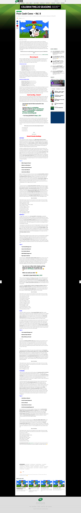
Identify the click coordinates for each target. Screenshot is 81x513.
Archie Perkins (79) (25, 130)
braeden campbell (38, 464)
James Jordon (27, 466)
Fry (20, 18)
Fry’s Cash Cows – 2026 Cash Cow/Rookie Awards (58, 51)
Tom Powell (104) (24, 128)
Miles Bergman (46, 466)
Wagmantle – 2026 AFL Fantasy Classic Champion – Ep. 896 (59, 92)
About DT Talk (43, 506)
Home (19, 3)
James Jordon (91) (24, 129)
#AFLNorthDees (31, 110)
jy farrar (31, 466)
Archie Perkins (27, 464)
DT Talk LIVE (38, 506)
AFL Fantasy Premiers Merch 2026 (59, 104)
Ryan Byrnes (41, 467)
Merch (47, 506)
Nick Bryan (21, 467)
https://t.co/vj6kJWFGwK (28, 111)
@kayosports (40, 110)
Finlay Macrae (37, 465)
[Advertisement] (57, 34)
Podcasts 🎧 (42, 3)
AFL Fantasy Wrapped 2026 (59, 107)
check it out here (45, 54)
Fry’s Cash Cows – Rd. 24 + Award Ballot (34, 488)
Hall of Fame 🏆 (36, 3)
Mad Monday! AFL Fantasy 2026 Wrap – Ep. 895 (58, 61)
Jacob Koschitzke (22, 466)
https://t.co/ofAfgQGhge (33, 107)
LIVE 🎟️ (27, 3)
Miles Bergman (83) (25, 127)
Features (58, 3)
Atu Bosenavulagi (32, 464)
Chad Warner (44, 464)
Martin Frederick (36, 466)
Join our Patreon (34, 506)
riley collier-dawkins (30, 467)
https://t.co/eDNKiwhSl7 (38, 109)
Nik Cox (25, 467)
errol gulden (32, 465)
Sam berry (45, 467)
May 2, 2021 (38, 115)
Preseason (53, 3)
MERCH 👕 (31, 3)
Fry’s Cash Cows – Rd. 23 (45, 487)
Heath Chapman (42, 465)
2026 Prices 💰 (48, 3)
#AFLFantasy (31, 268)
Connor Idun (21, 465)
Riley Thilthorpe (36, 467)
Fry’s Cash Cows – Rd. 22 (57, 487)
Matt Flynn (41, 466)
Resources (62, 3)
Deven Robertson (26, 465)
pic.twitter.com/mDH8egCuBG (29, 113)
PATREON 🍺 (23, 3)
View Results (34, 134)
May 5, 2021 (39, 275)
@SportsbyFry (31, 443)
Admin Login (50, 506)
